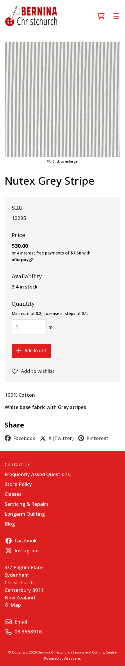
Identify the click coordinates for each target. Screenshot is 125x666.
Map (15, 604)
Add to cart (35, 350)
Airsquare (72, 658)
